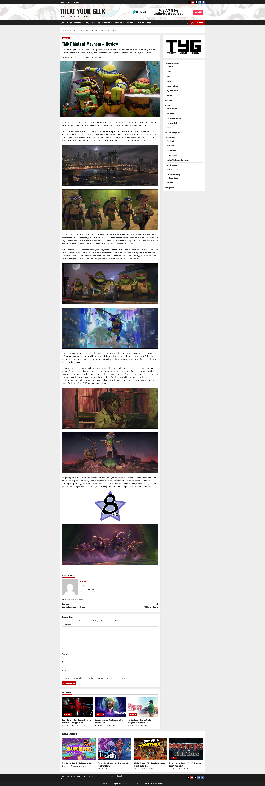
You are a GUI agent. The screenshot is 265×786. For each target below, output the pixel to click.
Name (65, 654)
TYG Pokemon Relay (173, 174)
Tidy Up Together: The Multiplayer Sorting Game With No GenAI (149, 764)
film (76, 599)
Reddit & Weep (172, 155)
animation (70, 599)
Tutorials (89, 23)
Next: (151, 605)
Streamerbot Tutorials (174, 118)
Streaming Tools (172, 123)
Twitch (169, 128)
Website (65, 670)
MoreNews (148, 783)
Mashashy (67, 766)
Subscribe (199, 22)
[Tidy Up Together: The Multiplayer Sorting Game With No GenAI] (150, 749)
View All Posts (88, 589)
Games (169, 76)
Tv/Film (169, 95)
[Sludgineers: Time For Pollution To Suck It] (79, 749)
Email (65, 662)
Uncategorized (169, 187)
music (169, 81)
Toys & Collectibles (173, 90)
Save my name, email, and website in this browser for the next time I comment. (95, 678)
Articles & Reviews (74, 23)
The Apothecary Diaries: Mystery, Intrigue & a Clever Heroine (140, 721)
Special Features (172, 86)
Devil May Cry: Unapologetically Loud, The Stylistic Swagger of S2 (76, 721)
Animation (66, 38)
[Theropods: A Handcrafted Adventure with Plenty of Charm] (114, 749)
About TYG (118, 23)
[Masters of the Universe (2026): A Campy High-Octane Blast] (186, 749)
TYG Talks (170, 182)
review (81, 599)
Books (169, 71)
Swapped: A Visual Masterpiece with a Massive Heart (109, 721)
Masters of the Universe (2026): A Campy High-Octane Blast (185, 764)
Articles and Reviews (172, 63)
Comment (66, 624)
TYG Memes (140, 23)
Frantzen (66, 725)
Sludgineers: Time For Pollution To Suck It (78, 763)
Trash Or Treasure (172, 169)
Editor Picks (169, 100)
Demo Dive (170, 145)
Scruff (101, 769)
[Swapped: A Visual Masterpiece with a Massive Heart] (110, 707)
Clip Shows (170, 140)
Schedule (130, 23)
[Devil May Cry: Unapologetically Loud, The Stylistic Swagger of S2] (77, 707)
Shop (149, 23)
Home (62, 23)
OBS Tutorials (171, 113)
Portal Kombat (171, 150)
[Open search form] (187, 23)
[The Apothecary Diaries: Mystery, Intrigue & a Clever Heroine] (143, 707)
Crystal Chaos (173, 178)
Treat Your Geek (82, 10)
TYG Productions (104, 23)
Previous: (73, 605)
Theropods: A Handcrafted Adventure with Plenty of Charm (113, 764)
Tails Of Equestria (172, 165)
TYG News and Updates (172, 132)
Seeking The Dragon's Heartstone (178, 160)
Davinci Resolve (172, 108)
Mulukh (66, 58)
